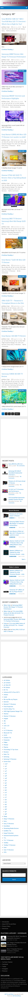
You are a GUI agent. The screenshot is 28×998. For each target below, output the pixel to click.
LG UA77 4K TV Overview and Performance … (16, 490)
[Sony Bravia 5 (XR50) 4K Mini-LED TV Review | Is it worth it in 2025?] (14, 158)
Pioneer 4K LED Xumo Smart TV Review (17, 482)
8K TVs (6, 690)
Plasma (6, 747)
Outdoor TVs (7, 737)
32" (6, 766)
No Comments (12, 31)
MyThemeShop (17, 995)
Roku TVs (6, 754)
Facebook (5, 964)
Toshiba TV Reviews (9, 845)
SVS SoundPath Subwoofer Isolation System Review (17, 498)
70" (14, 103)
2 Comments (14, 67)
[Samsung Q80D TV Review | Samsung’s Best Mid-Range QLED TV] (14, 244)
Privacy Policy (6, 926)
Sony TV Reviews (10, 145)
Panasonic (9, 310)
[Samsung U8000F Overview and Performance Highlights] (14, 116)
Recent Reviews (14, 510)
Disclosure (5, 928)
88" (6, 809)
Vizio (5, 847)
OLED (3, 310)
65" (12, 29)
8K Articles (7, 687)
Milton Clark (6, 27)
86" (6, 807)
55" (10, 29)
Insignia (6, 718)
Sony (3, 31)
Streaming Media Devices (11, 828)
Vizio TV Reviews (9, 850)
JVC (5, 723)
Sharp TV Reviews (9, 819)
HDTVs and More (14, 2)
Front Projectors (8, 706)
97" (6, 811)
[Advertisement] (14, 437)
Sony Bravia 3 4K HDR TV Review (14, 336)
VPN (5, 852)
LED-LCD (20, 63)
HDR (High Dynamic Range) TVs (11, 383)
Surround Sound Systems (11, 835)
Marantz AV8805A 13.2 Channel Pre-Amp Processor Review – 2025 (16, 552)
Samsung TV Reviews (10, 759)
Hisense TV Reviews (8, 189)
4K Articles (7, 680)
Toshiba (6, 842)
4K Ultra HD (9, 61)
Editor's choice (14, 567)
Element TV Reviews (10, 704)
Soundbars (7, 826)
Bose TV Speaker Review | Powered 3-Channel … (14, 950)
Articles (23, 29)
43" (2, 103)
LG (4, 728)
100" (4, 61)
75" (14, 29)
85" (17, 29)
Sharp (5, 816)
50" (8, 29)
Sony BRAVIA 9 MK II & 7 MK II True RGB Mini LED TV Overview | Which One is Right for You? (14, 21)
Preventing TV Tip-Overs (11, 749)
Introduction (5, 922)
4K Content (7, 682)
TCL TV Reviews (8, 840)
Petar (5, 623)
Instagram (5, 968)
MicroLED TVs (8, 733)
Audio (5, 697)
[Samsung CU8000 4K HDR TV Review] (14, 396)
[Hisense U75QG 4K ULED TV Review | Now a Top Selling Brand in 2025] (14, 200)
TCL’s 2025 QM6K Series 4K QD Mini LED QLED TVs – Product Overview (14, 613)
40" (6, 768)
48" (6, 776)
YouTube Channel (7, 962)
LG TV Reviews (8, 730)
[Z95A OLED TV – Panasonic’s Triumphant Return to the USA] (14, 318)
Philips (5, 742)
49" (6, 778)
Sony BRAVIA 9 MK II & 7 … (16, 464)
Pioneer (6, 745)
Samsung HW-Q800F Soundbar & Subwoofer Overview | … (15, 473)
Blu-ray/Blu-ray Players (10, 699)
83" (6, 802)
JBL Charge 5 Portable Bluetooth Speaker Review (16, 943)
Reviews (4, 65)
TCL (5, 838)
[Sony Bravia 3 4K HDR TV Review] (14, 357)
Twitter (4, 966)
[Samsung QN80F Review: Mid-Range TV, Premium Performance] (14, 77)
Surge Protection (9, 833)
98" (19, 29)
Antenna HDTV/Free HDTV (12, 692)
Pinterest (4, 971)
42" (6, 771)
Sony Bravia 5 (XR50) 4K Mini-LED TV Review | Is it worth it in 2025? (16, 533)
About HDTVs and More (9, 924)
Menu (2, 7)
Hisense (20, 187)
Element (6, 702)
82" (6, 799)
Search (14, 879)
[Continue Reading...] (7, 49)
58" (9, 103)
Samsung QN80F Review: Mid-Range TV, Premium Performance (16, 523)
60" (6, 788)
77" (6, 797)
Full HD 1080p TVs (9, 709)
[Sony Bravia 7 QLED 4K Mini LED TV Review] (14, 283)
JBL (5, 721)
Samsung (10, 65)
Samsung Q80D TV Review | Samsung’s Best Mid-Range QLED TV (14, 221)
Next (17, 414)
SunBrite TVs (7, 831)
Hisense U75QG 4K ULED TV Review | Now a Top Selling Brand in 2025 (14, 177)
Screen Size (7, 761)
